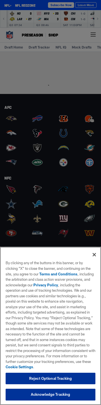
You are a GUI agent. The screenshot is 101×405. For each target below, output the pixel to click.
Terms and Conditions (58, 274)
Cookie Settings (19, 367)
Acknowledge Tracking (50, 394)
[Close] (94, 254)
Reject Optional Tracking (50, 378)
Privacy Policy (45, 285)
